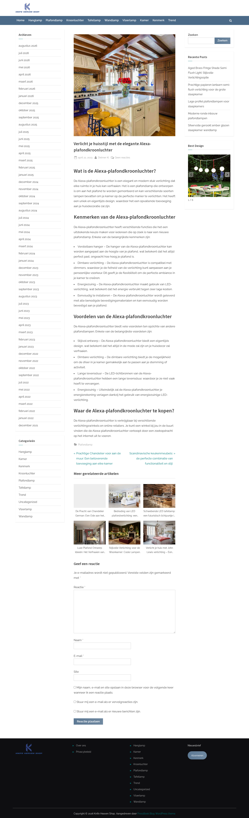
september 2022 (29, 375)
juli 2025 (24, 131)
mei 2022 (24, 389)
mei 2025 (24, 146)
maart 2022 (26, 403)
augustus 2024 (28, 210)
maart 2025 (26, 160)
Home (21, 20)
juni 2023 (24, 310)
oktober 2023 (27, 282)
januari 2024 (26, 260)
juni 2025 (24, 139)
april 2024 (25, 239)
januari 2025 (26, 174)
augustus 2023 (28, 296)
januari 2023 (26, 346)
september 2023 (29, 289)
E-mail (79, 656)
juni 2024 (24, 224)
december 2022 (28, 353)
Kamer (144, 20)
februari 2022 (27, 411)
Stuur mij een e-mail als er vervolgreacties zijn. (107, 702)
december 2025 (28, 103)
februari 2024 (27, 253)
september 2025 (29, 117)
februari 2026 (27, 88)
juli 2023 (24, 303)
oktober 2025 (27, 110)
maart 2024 (26, 246)
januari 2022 (26, 418)
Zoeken (193, 35)
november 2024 (28, 189)
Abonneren (197, 755)
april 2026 (25, 74)
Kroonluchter (75, 20)
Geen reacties (122, 158)
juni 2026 (24, 60)
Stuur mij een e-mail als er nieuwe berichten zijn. (109, 711)
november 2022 (28, 360)
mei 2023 (24, 318)
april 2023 (25, 325)
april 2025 (25, 153)
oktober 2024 (27, 196)
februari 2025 (27, 167)
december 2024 (28, 182)
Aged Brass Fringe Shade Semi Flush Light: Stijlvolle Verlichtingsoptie (207, 72)
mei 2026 (24, 67)
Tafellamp (94, 20)
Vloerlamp (129, 20)
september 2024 (29, 203)
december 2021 (28, 425)
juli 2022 (24, 382)
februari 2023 (27, 339)
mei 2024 (24, 232)
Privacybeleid (83, 751)
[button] (227, 174)
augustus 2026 (28, 45)
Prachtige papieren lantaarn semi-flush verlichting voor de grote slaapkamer (209, 89)
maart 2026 (26, 81)
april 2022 (24, 396)
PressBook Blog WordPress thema (156, 813)
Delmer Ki (103, 157)
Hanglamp (35, 20)
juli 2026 (24, 53)
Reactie (79, 587)
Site (76, 671)
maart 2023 (26, 332)
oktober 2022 (27, 368)
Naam (78, 640)
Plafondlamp (54, 20)
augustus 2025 (28, 124)
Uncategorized (28, 502)
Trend (172, 20)
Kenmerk (158, 20)
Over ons (81, 745)
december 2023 (28, 267)
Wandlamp (112, 20)
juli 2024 (24, 217)
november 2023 (28, 275)
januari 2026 (26, 96)
